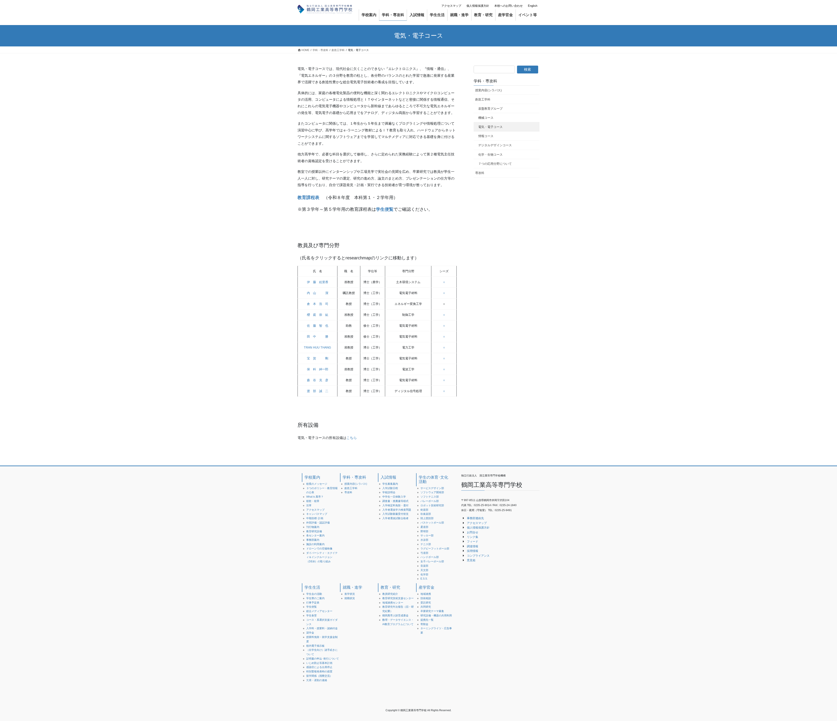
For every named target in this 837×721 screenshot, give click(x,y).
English (532, 5)
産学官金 (426, 587)
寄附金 (424, 624)
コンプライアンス (478, 555)
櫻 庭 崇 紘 (317, 314)
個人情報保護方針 (477, 5)
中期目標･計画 (314, 518)
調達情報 (472, 546)
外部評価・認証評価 (318, 522)
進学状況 (349, 593)
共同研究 (425, 606)
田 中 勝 (317, 336)
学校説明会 (388, 492)
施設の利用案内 (315, 544)
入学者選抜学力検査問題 (396, 509)
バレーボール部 (429, 501)
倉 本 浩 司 (317, 304)
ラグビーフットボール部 (434, 548)
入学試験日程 (390, 488)
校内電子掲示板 (315, 645)
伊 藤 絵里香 (317, 282)
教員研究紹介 (390, 593)
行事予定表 (312, 602)
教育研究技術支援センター (398, 598)
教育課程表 (308, 197)
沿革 (308, 505)
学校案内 (312, 477)
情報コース (485, 136)
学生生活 (312, 587)
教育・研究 (390, 587)
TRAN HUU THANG (317, 347)
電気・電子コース (490, 127)
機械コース (485, 117)
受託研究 (425, 602)
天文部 (424, 570)
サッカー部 (427, 535)
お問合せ (472, 532)
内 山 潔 (317, 293)
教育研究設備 (314, 531)
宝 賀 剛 (317, 358)
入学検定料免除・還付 (395, 505)
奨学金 (310, 632)
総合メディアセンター (319, 611)
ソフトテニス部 (429, 496)
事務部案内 (312, 539)
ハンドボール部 (429, 557)
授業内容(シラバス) (488, 90)
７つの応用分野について (495, 163)
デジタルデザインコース (495, 145)
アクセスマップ (451, 5)
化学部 (424, 574)
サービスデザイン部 (432, 488)
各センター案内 (315, 535)
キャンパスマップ (316, 513)
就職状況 (349, 598)
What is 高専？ (314, 496)
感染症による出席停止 (319, 667)
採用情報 (472, 551)
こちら (351, 438)
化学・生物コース (490, 154)
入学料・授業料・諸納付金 (322, 628)
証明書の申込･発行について (322, 658)
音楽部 (424, 565)
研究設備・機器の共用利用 (436, 615)
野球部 (424, 531)
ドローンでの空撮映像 (319, 548)
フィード (472, 541)
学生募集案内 (390, 483)
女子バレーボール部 (432, 561)
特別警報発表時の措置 (319, 671)
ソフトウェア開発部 (432, 492)
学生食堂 (311, 615)
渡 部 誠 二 (317, 391)
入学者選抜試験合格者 (395, 518)
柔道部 (424, 527)
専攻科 (479, 173)
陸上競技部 (427, 518)
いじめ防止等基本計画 (319, 663)
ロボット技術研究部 (432, 505)
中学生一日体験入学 (394, 496)
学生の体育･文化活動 (433, 479)
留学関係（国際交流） (319, 675)
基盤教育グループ (490, 108)
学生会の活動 (314, 593)
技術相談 (425, 598)
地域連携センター (392, 602)
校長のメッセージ (316, 483)
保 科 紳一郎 (317, 369)
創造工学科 (482, 99)
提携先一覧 (427, 619)
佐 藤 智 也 (317, 325)
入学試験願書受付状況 (395, 513)
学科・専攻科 (485, 81)
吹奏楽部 (425, 513)
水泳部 (424, 539)
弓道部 (424, 552)
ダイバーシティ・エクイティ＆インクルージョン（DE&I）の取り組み (322, 557)
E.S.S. (424, 578)
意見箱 (471, 560)
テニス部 (425, 544)
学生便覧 (311, 606)
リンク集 (472, 537)
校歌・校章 (312, 501)
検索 (527, 69)
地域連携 (425, 593)
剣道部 (424, 509)
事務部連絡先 (475, 518)
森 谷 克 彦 (317, 380)
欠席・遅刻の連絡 (316, 680)
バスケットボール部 (432, 522)
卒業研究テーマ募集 (432, 611)
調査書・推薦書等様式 (395, 501)
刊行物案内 (312, 527)
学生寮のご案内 (315, 598)
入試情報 (388, 477)
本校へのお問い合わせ (508, 5)
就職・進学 (352, 587)
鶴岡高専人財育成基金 (395, 615)
